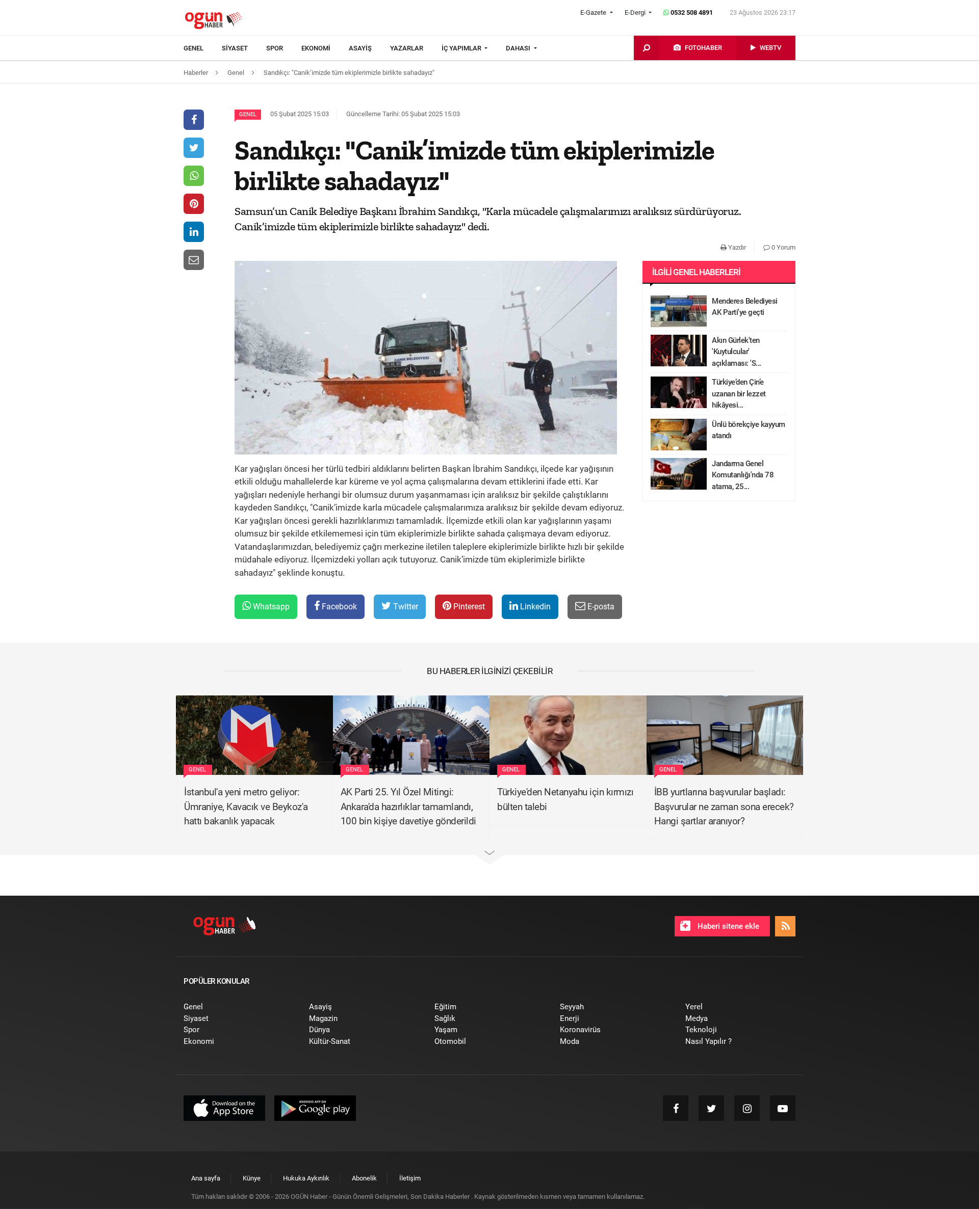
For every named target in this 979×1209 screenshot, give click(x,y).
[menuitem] (203, 48)
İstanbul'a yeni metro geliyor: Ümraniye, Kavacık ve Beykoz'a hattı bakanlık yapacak (246, 806)
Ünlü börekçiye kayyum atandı (748, 430)
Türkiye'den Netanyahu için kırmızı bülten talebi (565, 799)
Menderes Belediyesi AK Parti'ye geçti (745, 307)
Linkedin (534, 606)
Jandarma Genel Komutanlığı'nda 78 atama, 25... (743, 475)
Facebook (338, 606)
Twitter (404, 606)
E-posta (599, 606)
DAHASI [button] (519, 48)
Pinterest (468, 606)
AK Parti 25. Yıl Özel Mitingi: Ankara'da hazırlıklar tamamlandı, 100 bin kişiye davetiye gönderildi (408, 806)
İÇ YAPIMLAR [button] (462, 48)
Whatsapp (270, 606)
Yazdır (736, 247)
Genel (247, 114)
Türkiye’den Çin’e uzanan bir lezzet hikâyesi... (739, 394)
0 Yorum (782, 247)
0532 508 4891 (691, 12)
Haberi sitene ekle (727, 926)
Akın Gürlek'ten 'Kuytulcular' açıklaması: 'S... (736, 352)
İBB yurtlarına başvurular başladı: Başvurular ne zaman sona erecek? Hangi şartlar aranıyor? (724, 806)
